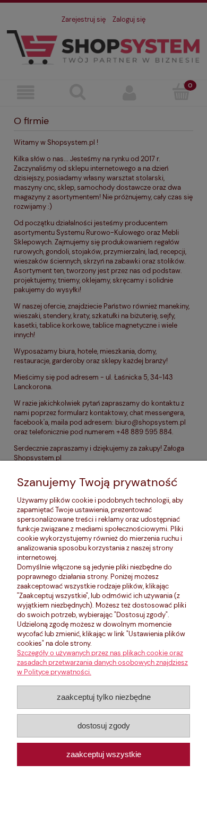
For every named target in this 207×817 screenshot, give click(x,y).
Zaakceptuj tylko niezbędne (104, 696)
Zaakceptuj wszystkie (103, 754)
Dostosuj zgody (103, 725)
